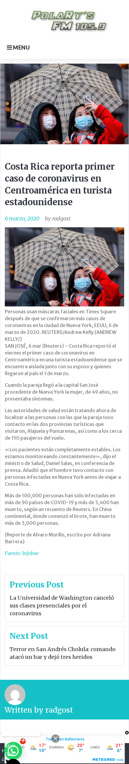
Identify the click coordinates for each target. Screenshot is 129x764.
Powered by (21, 733)
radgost (61, 218)
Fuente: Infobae (22, 553)
